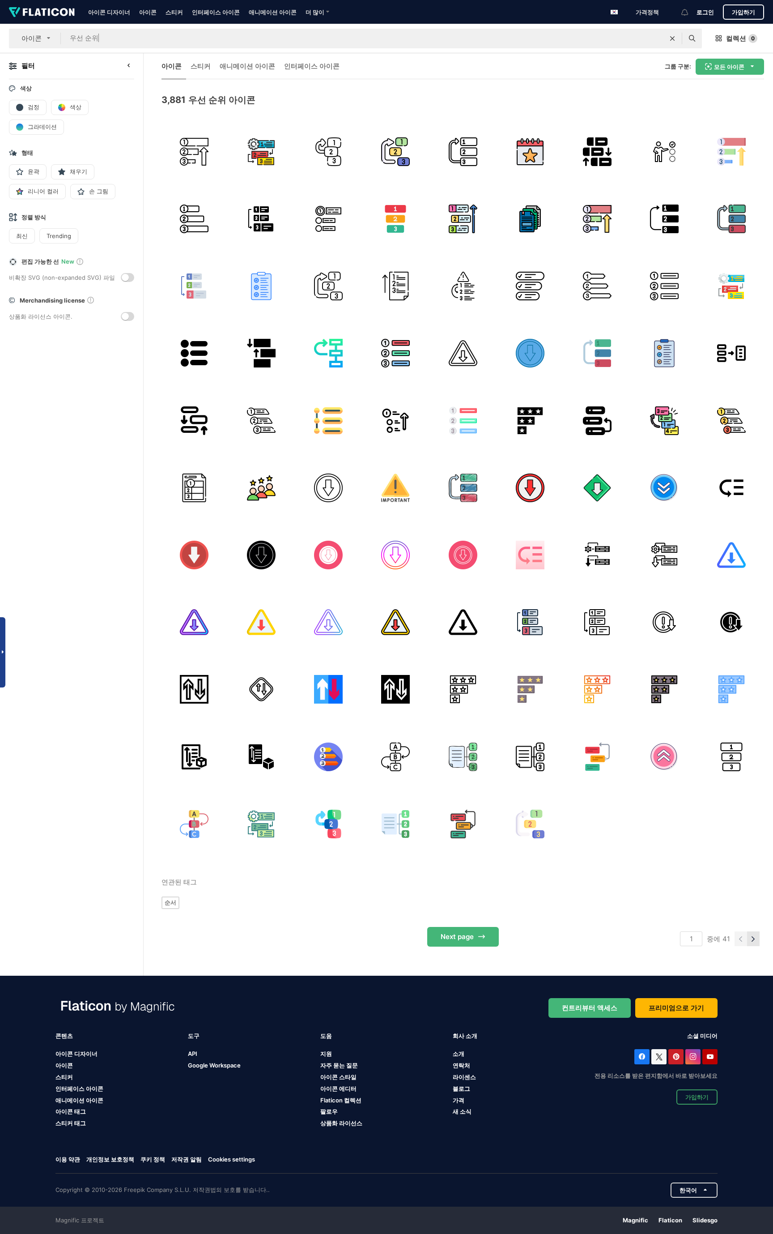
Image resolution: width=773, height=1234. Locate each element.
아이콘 (148, 12)
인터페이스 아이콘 (216, 12)
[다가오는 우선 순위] (194, 690)
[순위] (261, 488)
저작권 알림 (186, 1159)
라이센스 (464, 1076)
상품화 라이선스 (341, 1123)
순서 (170, 902)
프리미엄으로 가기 (676, 1007)
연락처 (461, 1065)
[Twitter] (659, 1056)
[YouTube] (710, 1056)
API (192, 1053)
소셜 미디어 (702, 1035)
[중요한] (396, 488)
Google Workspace (214, 1065)
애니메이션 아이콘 (273, 12)
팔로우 (329, 1111)
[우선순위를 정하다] (530, 286)
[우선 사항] (463, 219)
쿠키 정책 (152, 1159)
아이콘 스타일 (338, 1076)
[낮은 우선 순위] (261, 219)
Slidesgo (705, 1220)
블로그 (461, 1088)
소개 (458, 1053)
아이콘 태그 (70, 1111)
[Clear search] (672, 38)
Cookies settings (231, 1159)
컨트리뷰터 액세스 (589, 1007)
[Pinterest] (676, 1056)
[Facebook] (642, 1056)
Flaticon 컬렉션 (340, 1100)
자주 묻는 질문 (339, 1065)
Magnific (635, 1220)
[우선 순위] (194, 152)
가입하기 (743, 12)
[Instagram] (693, 1056)
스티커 (174, 12)
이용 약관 (67, 1159)
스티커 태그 (70, 1123)
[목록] (732, 353)
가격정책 (647, 12)
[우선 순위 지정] (261, 353)
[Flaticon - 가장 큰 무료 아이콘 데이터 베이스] (42, 12)
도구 (194, 1035)
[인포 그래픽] (328, 421)
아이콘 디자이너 (109, 12)
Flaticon (670, 1220)
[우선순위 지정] (597, 152)
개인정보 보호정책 (110, 1159)
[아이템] (665, 286)
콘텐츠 (64, 1035)
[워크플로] (261, 421)
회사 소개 (465, 1035)
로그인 (705, 12)
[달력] (530, 152)
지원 (326, 1053)
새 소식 (462, 1111)
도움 (326, 1035)
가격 (458, 1100)
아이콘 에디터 (338, 1088)
